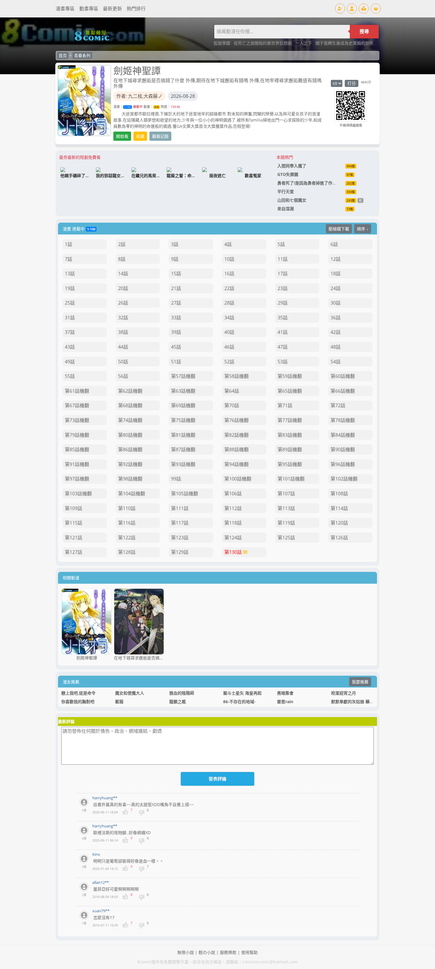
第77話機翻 (290, 420)
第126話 (339, 537)
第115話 (73, 523)
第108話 (339, 493)
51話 (176, 361)
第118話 (233, 523)
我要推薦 (360, 682)
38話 (123, 332)
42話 (336, 332)
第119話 (286, 523)
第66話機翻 (343, 391)
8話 (121, 259)
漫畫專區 (65, 8)
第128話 (127, 552)
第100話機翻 (237, 478)
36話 (336, 317)
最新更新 (112, 8)
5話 (281, 244)
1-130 (127, 107)
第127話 (73, 552)
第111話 (179, 508)
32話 (123, 317)
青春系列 (82, 55)
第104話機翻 (131, 493)
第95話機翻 (290, 464)
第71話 (285, 405)
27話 (176, 303)
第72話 (338, 405)
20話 (123, 288)
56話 (123, 376)
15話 (176, 273)
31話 (70, 317)
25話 (70, 303)
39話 (176, 332)
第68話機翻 (130, 405)
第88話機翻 (236, 449)
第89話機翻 (290, 449)
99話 (176, 478)
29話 (283, 303)
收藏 (140, 136)
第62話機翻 (130, 391)
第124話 (233, 537)
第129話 (179, 552)
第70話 (231, 405)
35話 (283, 317)
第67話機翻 (77, 405)
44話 (123, 347)
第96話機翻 (343, 464)
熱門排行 (136, 8)
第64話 (231, 391)
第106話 (233, 493)
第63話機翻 (183, 391)
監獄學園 (222, 43)
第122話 (127, 537)
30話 (336, 303)
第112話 (233, 508)
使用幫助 (249, 952)
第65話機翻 (290, 391)
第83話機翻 (290, 435)
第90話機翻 (343, 449)
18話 (336, 273)
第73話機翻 (77, 420)
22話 (229, 288)
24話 (336, 288)
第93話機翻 (183, 464)
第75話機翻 (183, 420)
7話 (68, 259)
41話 (283, 332)
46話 (229, 347)
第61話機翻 (77, 391)
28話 (229, 303)
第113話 (286, 508)
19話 (70, 288)
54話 (336, 361)
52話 (229, 361)
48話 (336, 347)
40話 (229, 332)
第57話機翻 (183, 376)
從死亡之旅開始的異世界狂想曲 (263, 43)
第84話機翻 (343, 435)
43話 (70, 347)
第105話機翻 (184, 493)
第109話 (73, 508)
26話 (123, 303)
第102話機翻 (344, 478)
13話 (70, 273)
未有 (156, 107)
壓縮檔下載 (338, 229)
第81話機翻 (183, 435)
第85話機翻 (77, 449)
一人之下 (304, 43)
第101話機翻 (291, 478)
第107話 (286, 493)
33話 (176, 317)
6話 (334, 244)
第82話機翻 (236, 435)
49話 (70, 361)
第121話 (73, 537)
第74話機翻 (130, 420)
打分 (351, 83)
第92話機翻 (130, 464)
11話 (283, 259)
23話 (283, 288)
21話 (176, 288)
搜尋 (364, 31)
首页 (63, 55)
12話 (336, 259)
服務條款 (228, 952)
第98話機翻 (130, 478)
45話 (176, 347)
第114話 (339, 508)
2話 (121, 244)
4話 (228, 244)
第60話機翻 (343, 376)
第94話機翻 (236, 464)
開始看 (122, 136)
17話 (283, 273)
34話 (229, 317)
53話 (283, 361)
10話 (229, 259)
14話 (123, 273)
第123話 (179, 537)
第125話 (286, 537)
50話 (123, 361)
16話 (229, 273)
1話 (68, 244)
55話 (70, 376)
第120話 (339, 523)
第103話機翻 (78, 493)
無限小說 (185, 952)
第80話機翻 (130, 435)
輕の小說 (207, 952)
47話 (283, 347)
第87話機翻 (183, 449)
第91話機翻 (77, 464)
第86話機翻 (130, 449)
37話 (70, 332)
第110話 (127, 508)
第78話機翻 (343, 420)
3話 (174, 244)
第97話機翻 (77, 478)
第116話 (127, 523)
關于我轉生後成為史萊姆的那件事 (347, 43)
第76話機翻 (236, 420)
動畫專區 (88, 8)
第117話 (179, 523)
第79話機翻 (77, 435)
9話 (174, 259)
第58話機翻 (236, 376)
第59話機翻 (290, 376)
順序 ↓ (362, 229)
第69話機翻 (183, 405)
